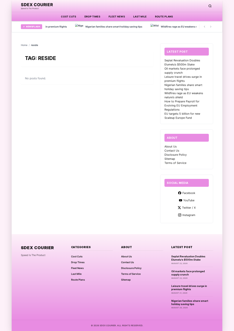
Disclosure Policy (175, 154)
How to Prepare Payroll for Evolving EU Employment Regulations (181, 105)
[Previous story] (204, 26)
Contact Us (171, 150)
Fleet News (117, 16)
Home (24, 45)
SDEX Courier (37, 5)
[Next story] (210, 26)
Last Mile (140, 16)
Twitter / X (189, 207)
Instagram (188, 215)
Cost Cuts (68, 16)
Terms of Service (175, 163)
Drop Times (92, 16)
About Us (170, 146)
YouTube (188, 200)
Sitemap (169, 158)
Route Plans (164, 16)
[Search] (210, 6)
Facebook (188, 193)
